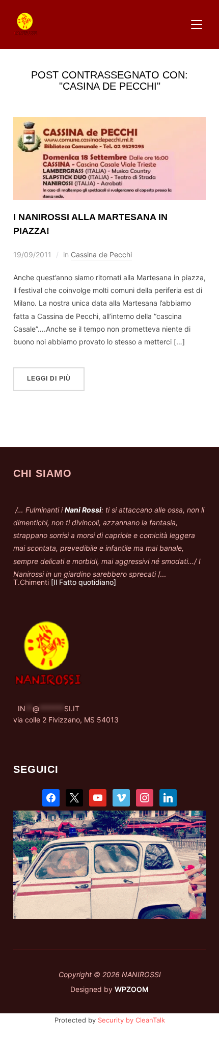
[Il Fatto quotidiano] (83, 582)
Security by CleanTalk (131, 1020)
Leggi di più (49, 378)
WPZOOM (132, 989)
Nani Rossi (83, 509)
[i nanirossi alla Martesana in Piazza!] (109, 123)
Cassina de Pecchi (101, 254)
